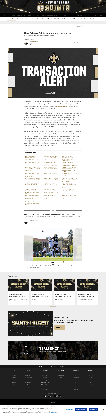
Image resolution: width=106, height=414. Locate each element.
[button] (51, 306)
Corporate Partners (61, 375)
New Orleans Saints (34, 41)
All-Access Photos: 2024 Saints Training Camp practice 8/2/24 (49, 214)
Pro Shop (90, 370)
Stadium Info (27, 372)
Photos (75, 380)
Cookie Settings (69, 409)
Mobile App (76, 389)
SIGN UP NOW (59, 327)
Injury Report (13, 380)
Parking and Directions (28, 377)
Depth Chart (13, 377)
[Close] (103, 409)
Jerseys (90, 380)
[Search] (78, 15)
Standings (14, 382)
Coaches (14, 375)
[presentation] (97, 307)
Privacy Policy (54, 412)
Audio (76, 384)
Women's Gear (90, 375)
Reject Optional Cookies (81, 409)
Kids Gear (90, 377)
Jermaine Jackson (61, 106)
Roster (14, 372)
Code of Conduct (28, 384)
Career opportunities (61, 372)
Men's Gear (90, 372)
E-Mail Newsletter (76, 387)
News (76, 372)
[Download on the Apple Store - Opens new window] (47, 396)
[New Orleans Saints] (53, 402)
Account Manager (44, 372)
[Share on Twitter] (74, 43)
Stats (14, 384)
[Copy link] (80, 42)
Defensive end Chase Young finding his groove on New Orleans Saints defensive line (50, 164)
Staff (61, 377)
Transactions (13, 387)
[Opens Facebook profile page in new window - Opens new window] (31, 44)
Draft (76, 375)
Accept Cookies (93, 409)
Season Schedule (44, 389)
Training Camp (76, 377)
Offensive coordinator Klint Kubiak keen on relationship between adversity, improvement (69, 164)
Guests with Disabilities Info (44, 387)
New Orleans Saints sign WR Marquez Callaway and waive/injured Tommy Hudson (32, 158)
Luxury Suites (44, 377)
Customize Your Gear (90, 384)
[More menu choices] (67, 15)
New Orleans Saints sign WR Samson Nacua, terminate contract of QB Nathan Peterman (51, 191)
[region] (53, 409)
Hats (90, 382)
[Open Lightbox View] (53, 249)
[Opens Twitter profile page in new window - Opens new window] (33, 44)
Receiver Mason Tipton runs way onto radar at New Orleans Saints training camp (32, 169)
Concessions (27, 375)
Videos (76, 382)
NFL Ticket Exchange (45, 384)
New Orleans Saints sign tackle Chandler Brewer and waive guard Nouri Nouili (32, 175)
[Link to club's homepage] (4, 15)
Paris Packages (45, 380)
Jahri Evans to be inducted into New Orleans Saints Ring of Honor (51, 158)
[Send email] (77, 43)
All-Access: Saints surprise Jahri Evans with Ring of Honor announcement (32, 184)
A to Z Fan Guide (28, 380)
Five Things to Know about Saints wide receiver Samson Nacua (50, 197)
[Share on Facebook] (71, 43)
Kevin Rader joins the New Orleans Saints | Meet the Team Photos (32, 203)
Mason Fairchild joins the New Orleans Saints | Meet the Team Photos (69, 197)
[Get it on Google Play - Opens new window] (57, 397)
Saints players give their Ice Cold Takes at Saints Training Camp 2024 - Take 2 (69, 180)
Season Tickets (45, 375)
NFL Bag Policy (28, 382)
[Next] (64, 262)
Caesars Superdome (28, 387)
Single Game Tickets (45, 382)
